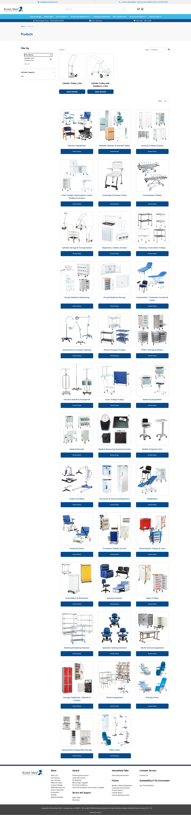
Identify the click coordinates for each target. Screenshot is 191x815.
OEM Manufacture (58, 787)
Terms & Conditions (79, 785)
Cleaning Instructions (80, 775)
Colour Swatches (57, 790)
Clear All (27, 64)
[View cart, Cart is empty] (142, 9)
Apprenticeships (57, 797)
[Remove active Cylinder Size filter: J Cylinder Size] (51, 59)
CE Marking (76, 780)
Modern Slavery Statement (122, 785)
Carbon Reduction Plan (120, 795)
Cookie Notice (117, 793)
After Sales (76, 797)
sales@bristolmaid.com (49, 2)
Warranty (76, 800)
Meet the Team (56, 783)
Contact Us (144, 775)
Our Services (56, 780)
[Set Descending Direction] (169, 49)
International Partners (120, 775)
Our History (55, 778)
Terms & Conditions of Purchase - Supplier (88, 787)
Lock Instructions (79, 778)
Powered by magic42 (95, 812)
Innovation (55, 792)
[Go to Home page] (13, 9)
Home (23, 26)
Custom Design (57, 785)
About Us (54, 775)
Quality (53, 795)
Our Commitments (147, 785)
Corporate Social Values (121, 788)
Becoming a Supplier (80, 783)
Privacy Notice (117, 790)
